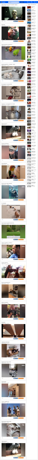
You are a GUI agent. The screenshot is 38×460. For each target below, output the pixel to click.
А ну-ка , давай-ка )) (5, 401)
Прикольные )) (4, 123)
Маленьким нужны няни (6, 421)
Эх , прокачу (4, 203)
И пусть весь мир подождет (7, 183)
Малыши (3, 24)
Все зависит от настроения (7, 84)
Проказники (4, 381)
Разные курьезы (5, 262)
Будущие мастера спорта (6, 361)
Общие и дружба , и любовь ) (7, 242)
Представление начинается (7, 44)
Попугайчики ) (4, 163)
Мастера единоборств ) (6, 282)
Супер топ (3, 25)
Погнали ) (3, 322)
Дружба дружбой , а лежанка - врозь (8, 64)
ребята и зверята (5, 302)
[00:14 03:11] (13, 13)
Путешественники (5, 143)
